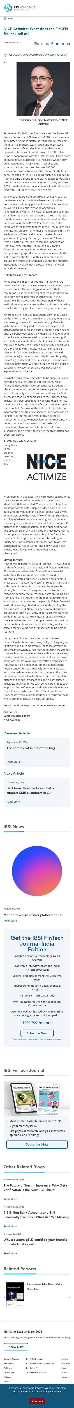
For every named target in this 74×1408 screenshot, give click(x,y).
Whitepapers (9, 1363)
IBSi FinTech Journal (34, 1359)
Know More (33, 1289)
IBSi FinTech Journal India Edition (40, 1363)
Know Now (16, 1346)
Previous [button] (5, 1297)
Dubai (63, 1368)
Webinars (8, 1368)
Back (11, 18)
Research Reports (11, 1359)
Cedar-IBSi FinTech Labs (36, 1372)
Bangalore (65, 1377)
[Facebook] (52, 44)
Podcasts (7, 1377)
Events (6, 1381)
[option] (37, 1297)
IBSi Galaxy (32, 1368)
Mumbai (65, 1372)
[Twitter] (57, 44)
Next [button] (69, 1297)
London (64, 1359)
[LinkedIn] (47, 44)
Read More (13, 761)
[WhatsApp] (68, 44)
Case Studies (9, 1372)
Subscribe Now (37, 1033)
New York (65, 1363)
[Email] (63, 44)
